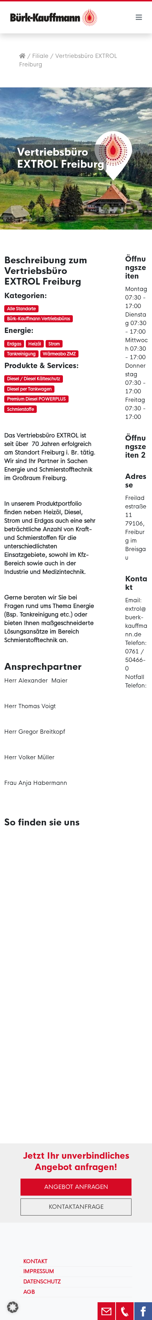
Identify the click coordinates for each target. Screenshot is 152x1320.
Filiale (40, 56)
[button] (12, 1307)
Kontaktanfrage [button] (76, 1207)
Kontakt (35, 1261)
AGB (29, 1292)
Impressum (38, 1271)
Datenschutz (42, 1281)
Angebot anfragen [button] (76, 1187)
